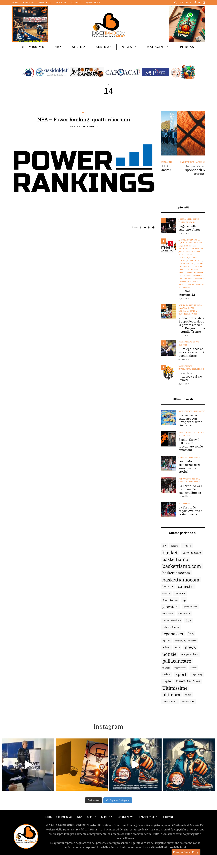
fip (184, 600)
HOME (48, 817)
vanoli (188, 694)
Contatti (76, 2)
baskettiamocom (176, 572)
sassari (193, 667)
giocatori (170, 606)
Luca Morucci (90, 126)
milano (166, 647)
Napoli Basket (185, 162)
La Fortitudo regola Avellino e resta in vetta (190, 511)
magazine (199, 433)
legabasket (172, 633)
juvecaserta (167, 613)
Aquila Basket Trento (190, 243)
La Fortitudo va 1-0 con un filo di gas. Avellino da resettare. (191, 491)
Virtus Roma (188, 701)
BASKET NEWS (125, 817)
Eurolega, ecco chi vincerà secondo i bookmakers (191, 352)
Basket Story (186, 433)
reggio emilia (180, 667)
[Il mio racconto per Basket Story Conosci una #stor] (135, 764)
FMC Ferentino (186, 264)
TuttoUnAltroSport (188, 681)
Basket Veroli (194, 260)
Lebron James (170, 627)
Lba (188, 620)
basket (170, 552)
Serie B (200, 369)
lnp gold (166, 640)
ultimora (171, 694)
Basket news (170, 162)
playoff (166, 667)
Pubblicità (45, 2)
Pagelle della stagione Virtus (189, 227)
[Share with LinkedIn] (149, 227)
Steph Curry (196, 674)
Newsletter (93, 2)
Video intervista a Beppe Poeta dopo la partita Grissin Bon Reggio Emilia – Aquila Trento (192, 324)
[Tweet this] (145, 227)
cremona (180, 593)
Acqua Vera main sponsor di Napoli (183, 168)
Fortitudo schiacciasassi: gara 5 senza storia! (189, 466)
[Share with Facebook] (141, 227)
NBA (58, 47)
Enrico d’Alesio (169, 599)
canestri (186, 586)
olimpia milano (189, 654)
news (190, 647)
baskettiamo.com (181, 566)
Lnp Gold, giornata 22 (187, 293)
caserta (166, 593)
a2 (164, 546)
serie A (166, 674)
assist (187, 546)
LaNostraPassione (171, 620)
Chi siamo (28, 2)
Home (15, 2)
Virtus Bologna (187, 222)
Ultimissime (32, 47)
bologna (167, 586)
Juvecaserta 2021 (187, 369)
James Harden (190, 606)
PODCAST (188, 47)
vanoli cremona (169, 701)
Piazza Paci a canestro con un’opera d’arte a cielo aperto (191, 420)
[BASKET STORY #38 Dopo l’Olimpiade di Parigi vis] (82, 764)
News (127, 47)
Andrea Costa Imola (189, 240)
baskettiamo (175, 559)
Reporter (61, 2)
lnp (191, 633)
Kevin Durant (184, 613)
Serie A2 (103, 47)
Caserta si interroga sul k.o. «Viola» (191, 376)
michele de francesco (185, 640)
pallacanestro (176, 660)
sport (181, 674)
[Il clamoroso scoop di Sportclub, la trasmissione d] (28, 764)
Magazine (155, 47)
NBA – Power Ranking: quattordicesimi (83, 119)
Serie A (79, 47)
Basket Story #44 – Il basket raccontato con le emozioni (191, 445)
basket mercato (192, 552)
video (195, 314)
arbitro (174, 545)
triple (166, 681)
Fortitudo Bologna (189, 479)
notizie (169, 654)
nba (177, 647)
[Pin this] (153, 227)
